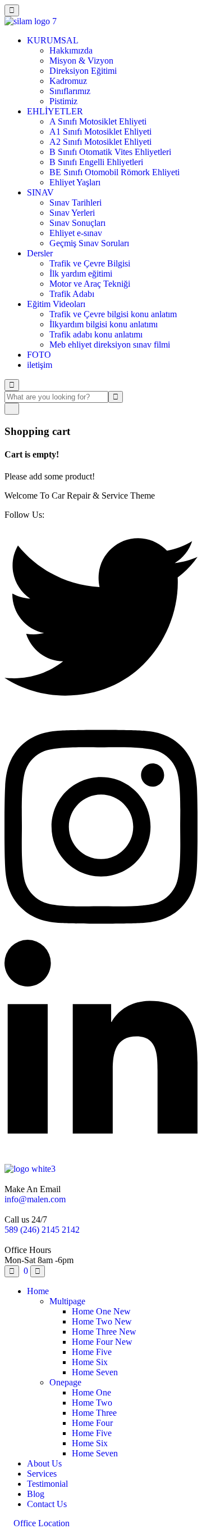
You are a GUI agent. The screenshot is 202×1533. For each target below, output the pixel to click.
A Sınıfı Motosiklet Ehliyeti (97, 121)
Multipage (67, 1301)
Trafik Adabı (71, 294)
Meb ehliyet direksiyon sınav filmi (109, 344)
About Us (44, 1463)
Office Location (40, 1523)
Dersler (40, 253)
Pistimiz (63, 101)
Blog (35, 1494)
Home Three (104, 1331)
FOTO (39, 354)
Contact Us (47, 1504)
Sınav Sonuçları (77, 223)
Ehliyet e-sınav (75, 233)
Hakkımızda (71, 50)
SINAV (40, 192)
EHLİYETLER (55, 111)
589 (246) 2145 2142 (42, 1229)
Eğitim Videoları (56, 304)
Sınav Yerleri (72, 212)
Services (42, 1473)
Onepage (65, 1382)
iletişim (39, 365)
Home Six (90, 1362)
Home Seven (95, 1372)
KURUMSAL (53, 40)
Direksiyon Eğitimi (83, 70)
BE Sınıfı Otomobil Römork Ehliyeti (114, 172)
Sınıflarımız (69, 91)
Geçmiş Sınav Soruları (89, 243)
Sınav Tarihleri (75, 202)
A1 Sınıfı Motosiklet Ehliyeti (100, 131)
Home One (101, 1311)
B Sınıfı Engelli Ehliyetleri (96, 162)
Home (38, 1291)
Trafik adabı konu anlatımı (96, 334)
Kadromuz (68, 81)
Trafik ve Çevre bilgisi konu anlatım (113, 314)
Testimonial (47, 1483)
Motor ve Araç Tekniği (89, 283)
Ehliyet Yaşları (74, 182)
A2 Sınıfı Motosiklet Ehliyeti (100, 141)
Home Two (102, 1321)
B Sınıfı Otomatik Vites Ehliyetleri (110, 152)
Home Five (92, 1352)
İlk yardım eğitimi (80, 273)
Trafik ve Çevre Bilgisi (89, 263)
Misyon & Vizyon (81, 60)
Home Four (102, 1342)
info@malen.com (35, 1199)
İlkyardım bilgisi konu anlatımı (103, 324)
